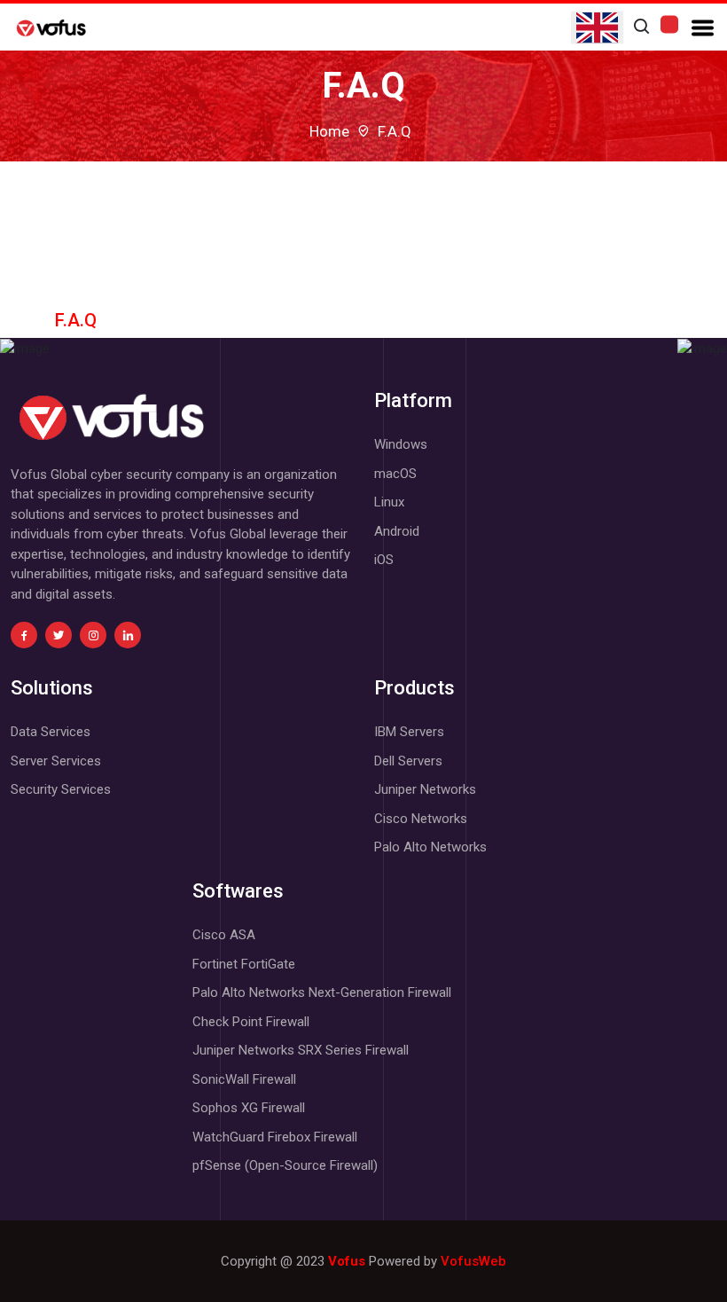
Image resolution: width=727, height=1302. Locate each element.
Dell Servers (408, 761)
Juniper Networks (425, 789)
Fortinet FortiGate (243, 964)
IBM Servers (409, 732)
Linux (389, 502)
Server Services (56, 761)
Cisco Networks (420, 819)
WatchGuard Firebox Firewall (274, 1137)
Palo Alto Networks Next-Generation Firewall (321, 992)
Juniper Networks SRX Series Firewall (300, 1050)
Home (329, 131)
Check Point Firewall (250, 1022)
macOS (395, 474)
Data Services (50, 732)
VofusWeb (473, 1261)
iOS (384, 560)
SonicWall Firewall (244, 1079)
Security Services (61, 789)
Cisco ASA (223, 935)
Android (396, 531)
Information (363, 251)
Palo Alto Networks (430, 847)
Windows (400, 444)
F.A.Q (76, 320)
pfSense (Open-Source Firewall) (285, 1165)
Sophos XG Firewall (248, 1108)
